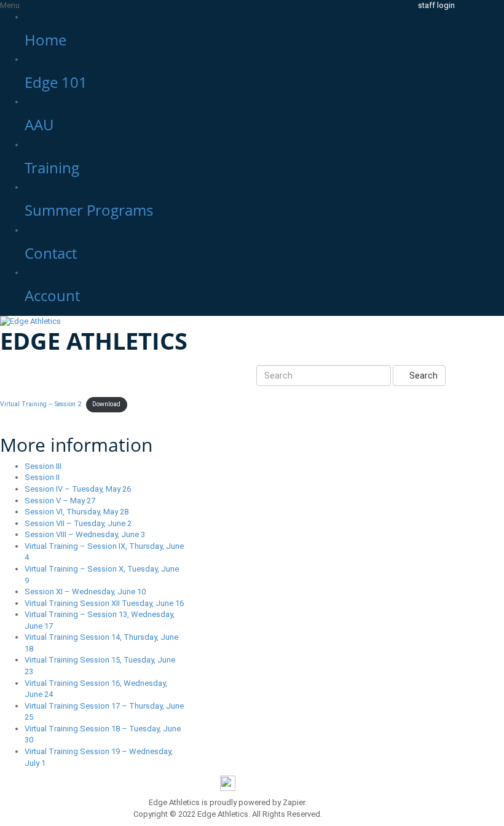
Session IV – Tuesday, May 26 (78, 489)
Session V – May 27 (60, 500)
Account (52, 295)
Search (423, 375)
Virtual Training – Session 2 (40, 404)
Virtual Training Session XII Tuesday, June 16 (104, 603)
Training (52, 167)
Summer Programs (89, 210)
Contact (51, 253)
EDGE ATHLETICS (93, 340)
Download (106, 404)
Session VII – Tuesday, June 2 (78, 523)
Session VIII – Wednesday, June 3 (85, 534)
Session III (43, 466)
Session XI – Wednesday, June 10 (85, 591)
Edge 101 (56, 82)
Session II (42, 477)
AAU (39, 124)
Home (45, 40)
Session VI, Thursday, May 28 (76, 511)
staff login (436, 5)
